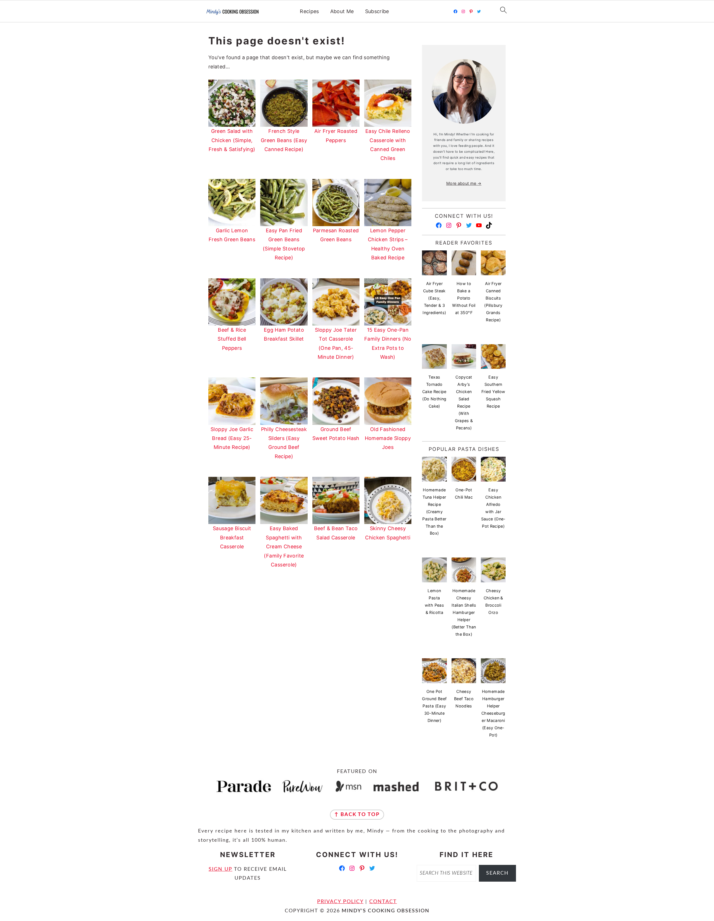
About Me (342, 11)
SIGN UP (220, 869)
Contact (383, 901)
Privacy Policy (340, 901)
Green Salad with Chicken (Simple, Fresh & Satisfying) (232, 140)
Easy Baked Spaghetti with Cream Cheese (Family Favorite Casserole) (284, 546)
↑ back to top (357, 814)
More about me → (463, 183)
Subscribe (377, 11)
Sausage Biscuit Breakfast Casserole (232, 537)
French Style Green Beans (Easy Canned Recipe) (284, 140)
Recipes (309, 11)
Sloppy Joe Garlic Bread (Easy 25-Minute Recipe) (232, 438)
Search (497, 873)
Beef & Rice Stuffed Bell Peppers (232, 339)
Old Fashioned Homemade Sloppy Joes (388, 438)
